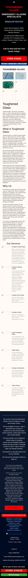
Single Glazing (15, 350)
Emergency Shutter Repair (18, 246)
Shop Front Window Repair (14, 525)
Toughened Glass (14, 9)
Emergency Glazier (16, 312)
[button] (14, 2)
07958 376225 (14, 58)
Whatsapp (14, 575)
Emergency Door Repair (18, 295)
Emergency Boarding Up (18, 368)
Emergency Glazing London (14, 519)
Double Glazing (16, 385)
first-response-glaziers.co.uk (14, 515)
